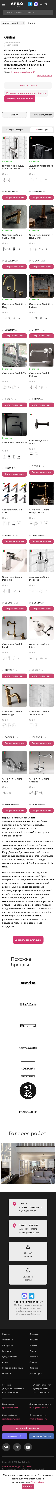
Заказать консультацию (19, 98)
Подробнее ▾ (44, 75)
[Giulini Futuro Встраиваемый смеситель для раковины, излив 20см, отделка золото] (41, 387)
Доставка (33, 1334)
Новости (6, 1334)
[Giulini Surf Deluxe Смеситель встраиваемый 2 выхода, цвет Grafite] (14, 249)
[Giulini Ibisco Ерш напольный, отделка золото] (36, 658)
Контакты (6, 1351)
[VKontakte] (6, 1447)
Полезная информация (12, 1368)
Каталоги (6, 1373)
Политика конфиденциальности (17, 1466)
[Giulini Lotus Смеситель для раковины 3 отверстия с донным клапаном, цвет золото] (9, 793)
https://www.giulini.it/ (23, 71)
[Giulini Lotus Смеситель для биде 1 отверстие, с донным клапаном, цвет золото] (4, 793)
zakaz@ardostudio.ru (39, 1407)
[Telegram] (17, 1447)
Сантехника (12, 45)
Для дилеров (35, 1373)
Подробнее (37, 1482)
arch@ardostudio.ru (11, 1419)
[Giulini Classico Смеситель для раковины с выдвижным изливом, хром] (31, 793)
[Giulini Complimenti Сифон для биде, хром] (36, 454)
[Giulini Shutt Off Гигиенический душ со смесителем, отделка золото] (4, 180)
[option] (28, 1163)
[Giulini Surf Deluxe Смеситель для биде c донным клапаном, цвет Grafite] (4, 249)
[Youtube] (28, 1447)
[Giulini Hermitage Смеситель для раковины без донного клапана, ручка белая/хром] (9, 725)
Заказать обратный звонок (28, 1428)
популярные (42, 115)
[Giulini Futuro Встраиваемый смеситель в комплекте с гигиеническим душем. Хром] (36, 387)
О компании (7, 1340)
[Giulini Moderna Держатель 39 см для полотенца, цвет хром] (31, 591)
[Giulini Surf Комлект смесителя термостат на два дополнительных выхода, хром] (14, 524)
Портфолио (7, 1345)
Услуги (32, 1351)
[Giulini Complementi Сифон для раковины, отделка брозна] (31, 454)
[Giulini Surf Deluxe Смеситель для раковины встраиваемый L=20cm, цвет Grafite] (9, 249)
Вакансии (33, 1368)
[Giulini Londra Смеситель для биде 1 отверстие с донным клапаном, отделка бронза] (4, 658)
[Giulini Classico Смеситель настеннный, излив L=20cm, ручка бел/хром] (41, 793)
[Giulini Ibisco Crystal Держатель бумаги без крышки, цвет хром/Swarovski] (41, 658)
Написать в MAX (14, 1436)
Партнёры (34, 1356)
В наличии (34, 1340)
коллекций (41, 130)
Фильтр (14, 115)
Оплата (33, 1362)
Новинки (33, 1345)
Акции (5, 1362)
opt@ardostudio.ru (10, 1407)
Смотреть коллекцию (15, 197)
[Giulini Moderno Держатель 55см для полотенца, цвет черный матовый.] (36, 591)
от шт (10, 191)
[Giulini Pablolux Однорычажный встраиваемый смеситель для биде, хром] (4, 591)
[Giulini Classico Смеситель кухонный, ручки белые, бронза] (36, 793)
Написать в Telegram (41, 1436)
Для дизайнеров (9, 1356)
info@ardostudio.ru (38, 1419)
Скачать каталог (28, 85)
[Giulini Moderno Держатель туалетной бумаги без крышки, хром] (41, 591)
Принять (28, 1486)
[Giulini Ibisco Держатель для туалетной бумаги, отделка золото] (31, 658)
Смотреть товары (14, 130)
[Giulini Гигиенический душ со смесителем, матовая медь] (9, 180)
